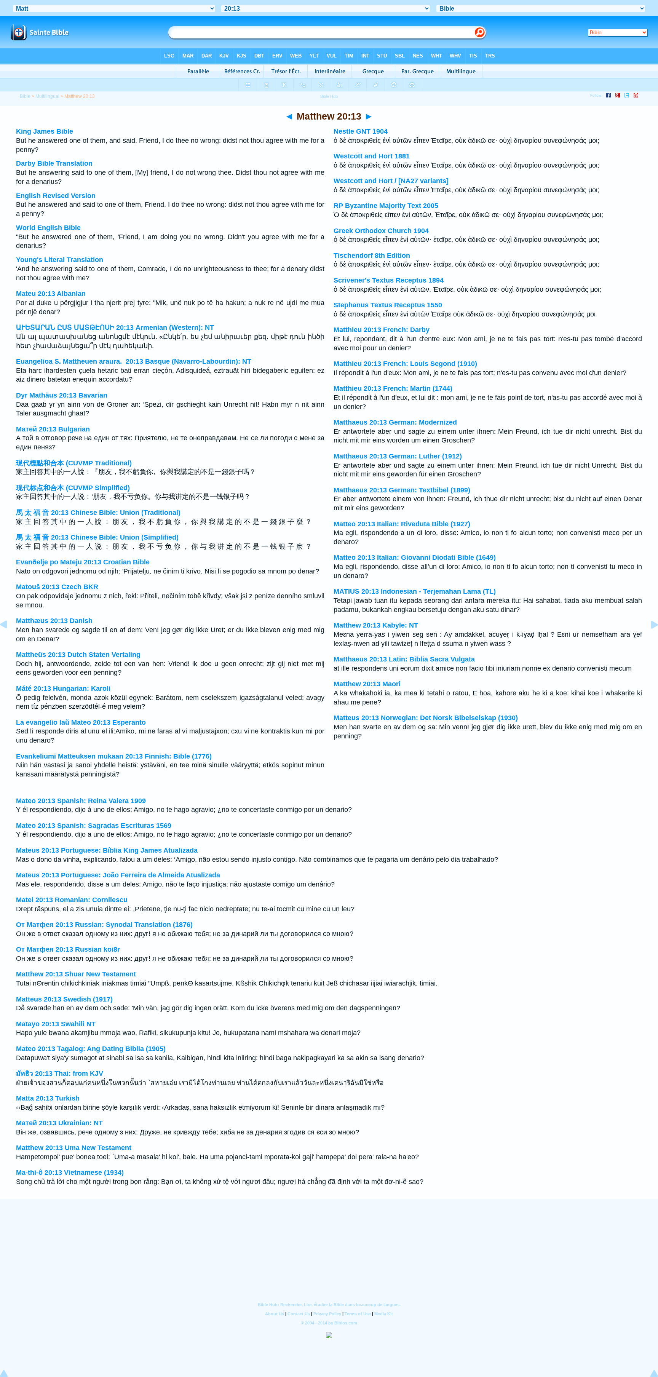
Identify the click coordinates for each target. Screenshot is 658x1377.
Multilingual (47, 96)
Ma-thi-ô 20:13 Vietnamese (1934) (70, 1172)
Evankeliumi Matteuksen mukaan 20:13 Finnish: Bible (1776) (114, 756)
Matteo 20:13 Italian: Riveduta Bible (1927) (402, 524)
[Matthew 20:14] (648, 641)
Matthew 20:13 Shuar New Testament (76, 974)
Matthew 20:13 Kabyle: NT (376, 625)
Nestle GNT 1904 (361, 131)
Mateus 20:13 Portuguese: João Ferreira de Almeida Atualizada (118, 875)
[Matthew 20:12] (9, 641)
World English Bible (48, 228)
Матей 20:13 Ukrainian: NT (59, 1123)
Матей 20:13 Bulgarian (53, 429)
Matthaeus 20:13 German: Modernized (395, 422)
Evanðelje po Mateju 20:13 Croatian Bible (83, 562)
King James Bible (44, 131)
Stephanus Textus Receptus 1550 (388, 305)
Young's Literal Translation (59, 260)
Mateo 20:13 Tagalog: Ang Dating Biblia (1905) (91, 1049)
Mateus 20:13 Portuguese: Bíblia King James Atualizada (107, 850)
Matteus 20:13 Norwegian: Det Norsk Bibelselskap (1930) (426, 718)
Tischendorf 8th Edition (372, 255)
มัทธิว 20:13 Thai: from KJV (59, 1073)
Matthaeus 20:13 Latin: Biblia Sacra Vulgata (404, 659)
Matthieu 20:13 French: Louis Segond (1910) (405, 363)
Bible (25, 96)
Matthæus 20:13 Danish (54, 621)
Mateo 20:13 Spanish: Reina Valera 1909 (81, 801)
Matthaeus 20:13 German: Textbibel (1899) (402, 490)
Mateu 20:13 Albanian (51, 293)
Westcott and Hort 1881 (372, 156)
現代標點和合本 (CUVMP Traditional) (74, 463)
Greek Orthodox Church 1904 (381, 231)
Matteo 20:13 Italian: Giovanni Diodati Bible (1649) (415, 557)
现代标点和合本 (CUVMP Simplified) (73, 488)
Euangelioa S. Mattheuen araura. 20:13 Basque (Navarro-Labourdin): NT (133, 361)
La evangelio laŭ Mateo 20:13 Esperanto (81, 722)
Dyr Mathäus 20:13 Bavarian (61, 395)
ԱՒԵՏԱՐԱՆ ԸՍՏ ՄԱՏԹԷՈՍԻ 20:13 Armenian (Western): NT (115, 327)
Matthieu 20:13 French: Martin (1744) (393, 388)
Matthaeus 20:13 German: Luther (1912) (398, 456)
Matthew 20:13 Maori (367, 684)
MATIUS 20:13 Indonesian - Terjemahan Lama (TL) (415, 591)
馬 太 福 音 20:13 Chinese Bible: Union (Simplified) (97, 537)
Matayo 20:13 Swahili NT (56, 1024)
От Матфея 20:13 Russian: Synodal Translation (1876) (104, 924)
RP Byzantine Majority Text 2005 (386, 205)
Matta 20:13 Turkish (48, 1098)
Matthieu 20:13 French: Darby (382, 330)
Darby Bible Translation (54, 163)
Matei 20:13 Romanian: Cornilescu (72, 900)
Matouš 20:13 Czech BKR (57, 587)
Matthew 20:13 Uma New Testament (73, 1148)
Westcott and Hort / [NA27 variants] (391, 181)
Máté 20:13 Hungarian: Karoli (63, 688)
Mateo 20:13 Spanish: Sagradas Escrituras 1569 (93, 825)
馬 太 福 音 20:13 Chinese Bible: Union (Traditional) (98, 512)
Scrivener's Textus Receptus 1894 (389, 280)
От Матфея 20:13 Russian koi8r (68, 949)
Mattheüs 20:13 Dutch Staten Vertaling (78, 654)
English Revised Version (56, 196)
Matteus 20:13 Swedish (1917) (64, 999)
